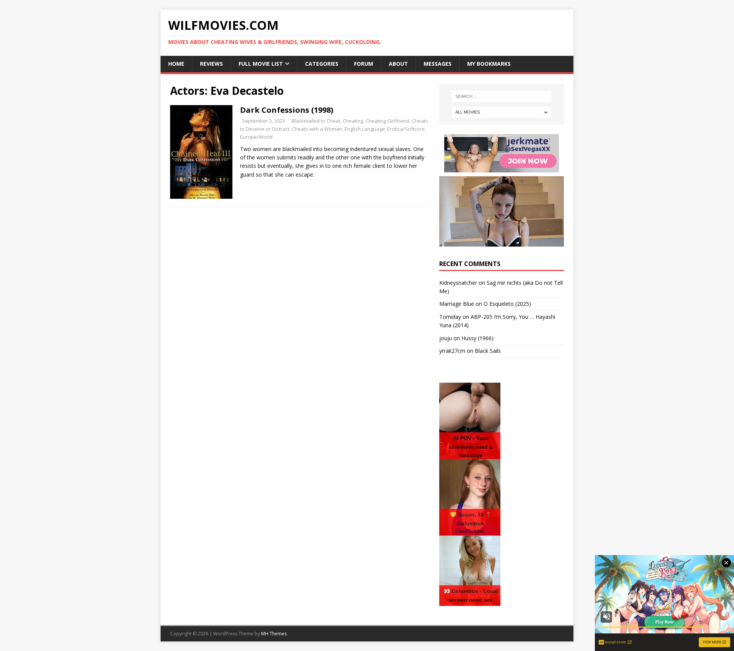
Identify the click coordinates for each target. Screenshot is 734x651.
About (398, 63)
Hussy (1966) (477, 338)
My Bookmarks (489, 63)
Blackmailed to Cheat (316, 120)
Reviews (211, 63)
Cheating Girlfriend (387, 120)
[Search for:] (501, 96)
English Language (364, 128)
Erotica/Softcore (406, 128)
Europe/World (256, 136)
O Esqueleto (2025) (507, 303)
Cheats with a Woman (317, 128)
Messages (437, 63)
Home (176, 63)
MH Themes (274, 633)
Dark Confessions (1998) (286, 110)
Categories (321, 63)
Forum (363, 63)
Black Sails (488, 350)
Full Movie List (261, 63)
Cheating (353, 120)
